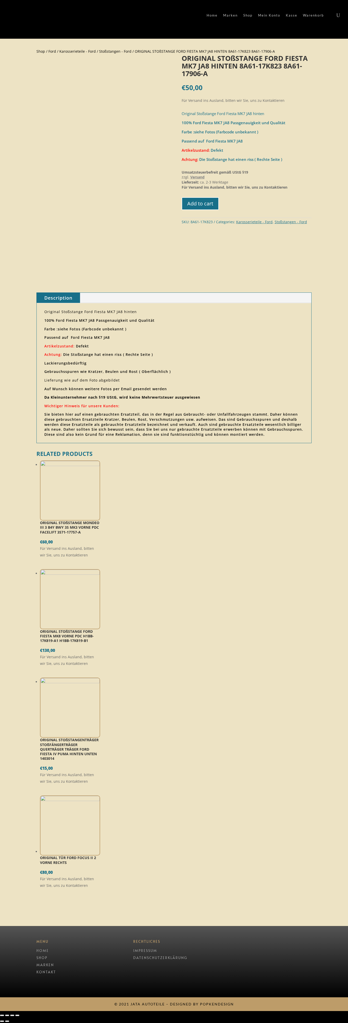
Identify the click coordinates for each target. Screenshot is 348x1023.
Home (212, 15)
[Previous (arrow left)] (2, 1021)
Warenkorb (313, 15)
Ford (52, 51)
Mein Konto (269, 15)
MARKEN (45, 964)
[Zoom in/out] (17, 1015)
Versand (197, 177)
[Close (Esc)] (2, 1015)
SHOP (41, 957)
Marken (230, 15)
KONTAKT (46, 972)
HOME (42, 950)
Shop (247, 15)
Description (58, 298)
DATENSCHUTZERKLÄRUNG (160, 957)
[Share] (7, 1015)
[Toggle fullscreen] (12, 1015)
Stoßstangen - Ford (115, 51)
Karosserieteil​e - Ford (77, 51)
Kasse (291, 15)
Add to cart (200, 203)
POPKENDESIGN (217, 1004)
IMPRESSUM (145, 950)
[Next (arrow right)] (7, 1021)
